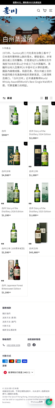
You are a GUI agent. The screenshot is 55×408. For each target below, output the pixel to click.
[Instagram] (29, 344)
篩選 (9, 98)
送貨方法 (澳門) (9, 321)
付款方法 (6, 325)
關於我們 (6, 313)
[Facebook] (34, 344)
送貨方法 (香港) (9, 317)
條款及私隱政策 (9, 329)
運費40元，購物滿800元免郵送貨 (27, 2)
